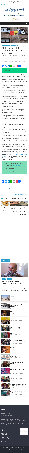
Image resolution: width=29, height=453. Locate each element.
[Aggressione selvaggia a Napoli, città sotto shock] (5, 361)
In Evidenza (10, 45)
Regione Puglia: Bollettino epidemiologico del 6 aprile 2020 (23, 210)
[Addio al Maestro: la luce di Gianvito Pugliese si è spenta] (14, 263)
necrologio (9, 278)
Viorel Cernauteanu (21, 61)
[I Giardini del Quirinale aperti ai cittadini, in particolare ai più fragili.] (5, 339)
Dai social (12, 311)
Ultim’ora (12, 296)
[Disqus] (14, 240)
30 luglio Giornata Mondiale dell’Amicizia (14, 209)
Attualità (4, 278)
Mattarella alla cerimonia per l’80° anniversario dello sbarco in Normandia (17, 305)
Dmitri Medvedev (5, 61)
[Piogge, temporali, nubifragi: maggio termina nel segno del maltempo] (5, 391)
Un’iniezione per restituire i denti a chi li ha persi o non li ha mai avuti (18, 385)
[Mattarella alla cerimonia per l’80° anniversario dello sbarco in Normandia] (5, 303)
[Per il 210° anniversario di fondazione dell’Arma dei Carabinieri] (5, 325)
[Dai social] (5, 311)
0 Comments (20, 59)
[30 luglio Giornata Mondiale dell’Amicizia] (14, 201)
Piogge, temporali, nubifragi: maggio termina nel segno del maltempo (18, 392)
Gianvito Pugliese (14, 59)
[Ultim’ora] (5, 296)
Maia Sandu (11, 61)
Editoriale (4, 45)
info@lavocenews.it (8, 171)
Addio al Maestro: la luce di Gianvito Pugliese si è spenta (12, 282)
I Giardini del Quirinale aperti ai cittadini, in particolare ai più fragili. (17, 341)
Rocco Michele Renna (15, 284)
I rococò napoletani (5, 207)
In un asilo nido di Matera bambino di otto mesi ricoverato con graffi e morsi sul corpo (18, 371)
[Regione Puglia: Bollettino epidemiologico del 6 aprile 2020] (23, 201)
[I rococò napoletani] (5, 201)
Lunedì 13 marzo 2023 (21, 194)
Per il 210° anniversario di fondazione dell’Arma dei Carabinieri (18, 326)
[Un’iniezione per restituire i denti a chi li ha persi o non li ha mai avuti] (5, 383)
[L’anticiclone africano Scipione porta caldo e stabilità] (5, 354)
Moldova (15, 45)
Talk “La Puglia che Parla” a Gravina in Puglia (14, 188)
